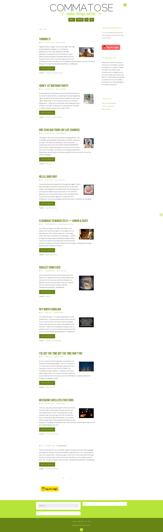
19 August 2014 (50, 133)
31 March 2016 (49, 42)
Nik (42, 42)
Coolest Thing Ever (49, 267)
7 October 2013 (50, 271)
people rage (58, 340)
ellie (46, 469)
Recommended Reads (109, 103)
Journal (63, 42)
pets (52, 254)
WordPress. (88, 525)
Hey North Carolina (50, 309)
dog (46, 254)
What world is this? (108, 106)
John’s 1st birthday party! (53, 86)
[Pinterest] (161, 214)
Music (62, 357)
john (59, 73)
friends (50, 469)
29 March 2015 (49, 89)
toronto (56, 434)
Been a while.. (106, 109)
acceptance (48, 340)
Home (74, 521)
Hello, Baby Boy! (48, 176)
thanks (57, 469)
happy (55, 73)
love (61, 73)
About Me (81, 521)
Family (58, 42)
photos (55, 254)
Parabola (81, 525)
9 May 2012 (48, 312)
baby (46, 208)
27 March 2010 (49, 403)
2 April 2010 (48, 357)
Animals (60, 224)
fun (46, 434)
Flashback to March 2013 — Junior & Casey (63, 221)
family (51, 73)
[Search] (76, 506)
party (60, 117)
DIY (86, 521)
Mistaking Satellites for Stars (56, 400)
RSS (89, 521)
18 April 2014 (49, 180)
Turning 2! (44, 39)
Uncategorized (58, 312)
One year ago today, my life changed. (59, 130)
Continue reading (47, 68)
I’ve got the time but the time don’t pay (60, 353)
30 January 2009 (50, 446)
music (53, 387)
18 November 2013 (50, 224)
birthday (47, 73)
